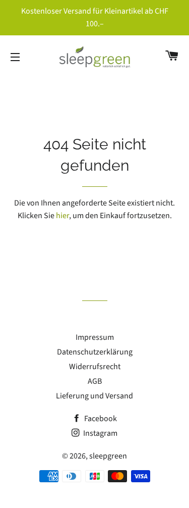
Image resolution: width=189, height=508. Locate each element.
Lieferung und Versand (94, 395)
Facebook (100, 418)
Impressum (95, 337)
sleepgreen (108, 456)
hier (62, 215)
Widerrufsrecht (94, 366)
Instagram (99, 433)
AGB (95, 381)
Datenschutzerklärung (95, 352)
